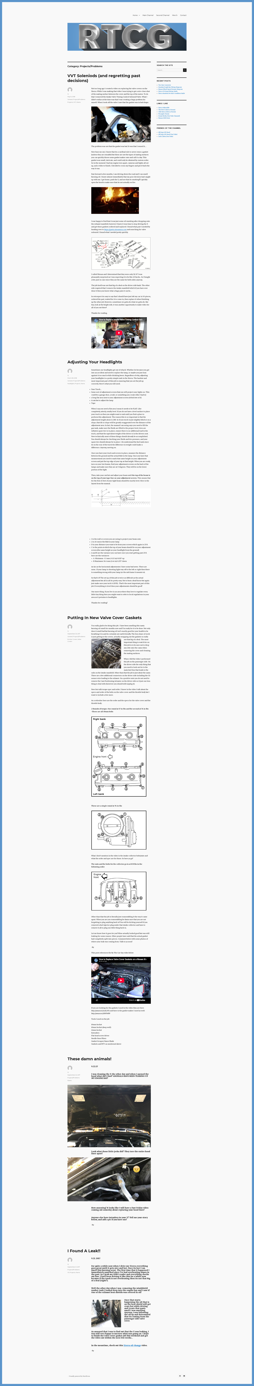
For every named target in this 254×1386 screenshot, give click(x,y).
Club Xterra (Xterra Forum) (167, 112)
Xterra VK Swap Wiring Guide (168, 91)
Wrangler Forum (163, 114)
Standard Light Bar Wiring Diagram (170, 87)
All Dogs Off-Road (164, 132)
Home (135, 15)
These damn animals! (89, 1058)
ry (68, 94)
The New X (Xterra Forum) (166, 110)
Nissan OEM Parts (164, 118)
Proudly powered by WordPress (79, 1376)
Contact (183, 15)
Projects (70, 102)
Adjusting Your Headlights (94, 361)
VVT (74, 102)
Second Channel (162, 15)
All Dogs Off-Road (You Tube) (167, 134)
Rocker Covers (72, 639)
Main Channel (148, 15)
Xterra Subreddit (163, 108)
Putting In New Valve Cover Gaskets (104, 617)
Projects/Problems (79, 99)
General (70, 99)
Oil (68, 1272)
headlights (70, 383)
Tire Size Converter (164, 85)
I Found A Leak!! (83, 1250)
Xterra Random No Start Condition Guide (171, 93)
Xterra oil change (132, 1345)
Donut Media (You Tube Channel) (169, 116)
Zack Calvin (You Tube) (165, 136)
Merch (174, 15)
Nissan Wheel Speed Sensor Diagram (170, 89)
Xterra (78, 102)
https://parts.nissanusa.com (115, 229)
